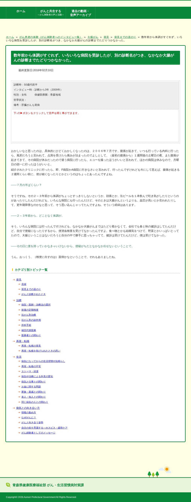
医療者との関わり (31, 335)
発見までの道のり (31, 289)
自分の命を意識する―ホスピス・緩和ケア (44, 427)
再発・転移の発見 (31, 345)
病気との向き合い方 (28, 407)
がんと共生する (50, 12)
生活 (18, 356)
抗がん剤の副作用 (31, 320)
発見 (18, 279)
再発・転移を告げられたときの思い (40, 350)
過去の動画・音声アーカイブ (80, 13)
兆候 (23, 284)
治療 (18, 300)
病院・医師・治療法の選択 (36, 304)
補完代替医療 (28, 330)
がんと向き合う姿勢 (32, 422)
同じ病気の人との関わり (34, 402)
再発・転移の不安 (31, 366)
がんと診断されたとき (33, 294)
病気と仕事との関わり (33, 381)
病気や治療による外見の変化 (37, 376)
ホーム (20, 11)
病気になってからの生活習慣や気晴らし (43, 361)
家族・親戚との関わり (33, 391)
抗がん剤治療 (28, 314)
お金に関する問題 (31, 386)
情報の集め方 (28, 412)
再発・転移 (22, 341)
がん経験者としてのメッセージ (38, 432)
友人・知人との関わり (33, 396)
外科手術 (26, 325)
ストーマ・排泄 (29, 371)
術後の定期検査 (29, 309)
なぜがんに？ (28, 417)
